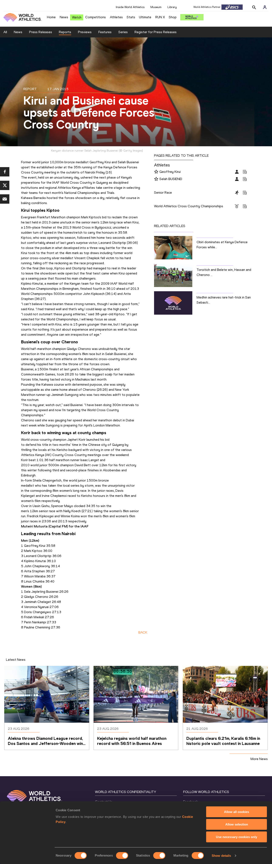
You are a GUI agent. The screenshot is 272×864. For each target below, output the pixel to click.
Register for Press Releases (156, 32)
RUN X (160, 17)
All (5, 32)
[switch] (122, 855)
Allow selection (236, 824)
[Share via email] (4, 199)
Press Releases (40, 32)
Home (51, 17)
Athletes (116, 17)
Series (123, 32)
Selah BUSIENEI (170, 179)
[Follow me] (156, 172)
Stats (131, 17)
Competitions (95, 17)
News (64, 17)
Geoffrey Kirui (170, 172)
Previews (85, 32)
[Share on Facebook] (4, 171)
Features (105, 32)
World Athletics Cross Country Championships (188, 206)
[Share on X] (4, 185)
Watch (76, 17)
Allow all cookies (236, 812)
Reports (65, 32)
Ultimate (145, 17)
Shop (173, 17)
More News (259, 759)
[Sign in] (265, 7)
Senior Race (163, 192)
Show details (221, 855)
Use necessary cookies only (236, 837)
